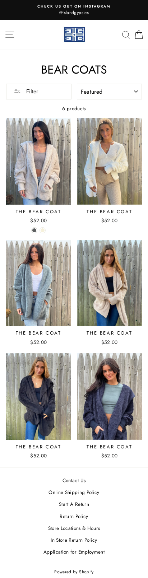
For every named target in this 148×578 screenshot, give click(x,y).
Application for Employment (74, 551)
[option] (74, 10)
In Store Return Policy (74, 540)
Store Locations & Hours (74, 528)
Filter (31, 91)
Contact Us (74, 480)
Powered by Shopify (73, 572)
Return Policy (74, 516)
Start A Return (74, 504)
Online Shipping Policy (73, 492)
